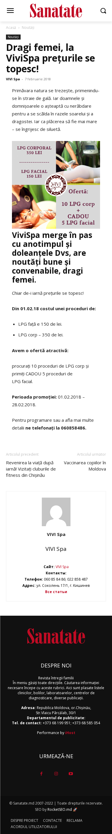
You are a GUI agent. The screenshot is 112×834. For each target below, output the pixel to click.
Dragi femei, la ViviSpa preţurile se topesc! (50, 58)
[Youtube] (70, 774)
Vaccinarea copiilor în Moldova (85, 466)
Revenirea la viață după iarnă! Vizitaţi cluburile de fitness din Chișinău (31, 469)
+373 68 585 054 (86, 722)
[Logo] (56, 10)
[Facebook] (41, 774)
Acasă (11, 27)
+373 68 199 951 (56, 722)
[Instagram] (56, 774)
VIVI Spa (13, 79)
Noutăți (28, 27)
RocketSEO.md (59, 809)
